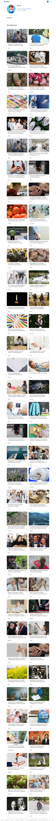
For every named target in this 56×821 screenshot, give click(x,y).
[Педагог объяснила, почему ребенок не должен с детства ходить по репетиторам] (17, 587)
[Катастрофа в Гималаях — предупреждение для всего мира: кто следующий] (17, 61)
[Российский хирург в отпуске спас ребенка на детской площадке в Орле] (39, 346)
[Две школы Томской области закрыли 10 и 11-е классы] (39, 697)
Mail (2, 820)
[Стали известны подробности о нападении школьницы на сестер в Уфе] (17, 434)
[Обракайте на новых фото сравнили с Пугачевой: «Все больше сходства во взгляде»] (17, 807)
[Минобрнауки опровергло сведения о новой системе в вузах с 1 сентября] (39, 675)
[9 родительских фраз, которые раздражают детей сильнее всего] (39, 193)
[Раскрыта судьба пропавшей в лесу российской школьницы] (17, 149)
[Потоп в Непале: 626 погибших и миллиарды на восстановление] (17, 522)
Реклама (11, 820)
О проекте (17, 820)
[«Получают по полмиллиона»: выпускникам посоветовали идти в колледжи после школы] (17, 697)
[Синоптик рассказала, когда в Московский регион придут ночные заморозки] (39, 390)
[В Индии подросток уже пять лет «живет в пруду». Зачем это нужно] (39, 280)
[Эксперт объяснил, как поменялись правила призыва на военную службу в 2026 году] (39, 609)
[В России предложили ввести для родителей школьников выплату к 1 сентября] (39, 719)
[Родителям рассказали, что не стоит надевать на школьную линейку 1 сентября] (17, 719)
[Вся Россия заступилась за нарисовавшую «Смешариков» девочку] (17, 324)
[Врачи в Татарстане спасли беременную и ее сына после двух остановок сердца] (17, 412)
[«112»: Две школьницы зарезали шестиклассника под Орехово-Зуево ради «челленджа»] (17, 302)
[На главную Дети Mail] (7, 1)
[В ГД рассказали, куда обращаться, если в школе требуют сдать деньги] (39, 653)
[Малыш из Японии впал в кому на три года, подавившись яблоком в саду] (39, 434)
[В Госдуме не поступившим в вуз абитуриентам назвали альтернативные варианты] (17, 456)
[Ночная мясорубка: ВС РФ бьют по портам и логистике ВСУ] (17, 566)
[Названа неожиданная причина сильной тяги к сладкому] (17, 105)
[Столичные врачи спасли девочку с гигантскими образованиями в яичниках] (39, 105)
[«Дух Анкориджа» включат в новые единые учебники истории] (17, 631)
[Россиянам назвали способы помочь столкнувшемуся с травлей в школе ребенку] (17, 346)
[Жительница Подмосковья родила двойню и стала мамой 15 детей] (39, 61)
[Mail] (4, 1)
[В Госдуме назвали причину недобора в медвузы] (17, 500)
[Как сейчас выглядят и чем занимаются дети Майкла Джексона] (39, 741)
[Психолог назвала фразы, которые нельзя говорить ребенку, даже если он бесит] (17, 390)
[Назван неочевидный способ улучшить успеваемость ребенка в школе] (17, 609)
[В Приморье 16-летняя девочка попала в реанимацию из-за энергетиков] (39, 127)
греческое (28, 8)
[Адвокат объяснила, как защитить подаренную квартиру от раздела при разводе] (17, 653)
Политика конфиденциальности (44, 820)
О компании (6, 820)
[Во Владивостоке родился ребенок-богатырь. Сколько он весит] (39, 258)
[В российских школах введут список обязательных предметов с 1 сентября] (39, 500)
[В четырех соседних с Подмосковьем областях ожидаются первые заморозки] (17, 258)
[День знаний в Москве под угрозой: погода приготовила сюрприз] (39, 324)
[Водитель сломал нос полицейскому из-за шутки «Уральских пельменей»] (17, 236)
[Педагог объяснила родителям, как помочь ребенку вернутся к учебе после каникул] (39, 631)
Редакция (22, 820)
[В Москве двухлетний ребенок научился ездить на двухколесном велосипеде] (39, 807)
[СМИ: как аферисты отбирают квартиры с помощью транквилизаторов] (17, 763)
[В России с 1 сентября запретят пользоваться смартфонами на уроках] (17, 171)
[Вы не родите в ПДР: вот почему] (39, 368)
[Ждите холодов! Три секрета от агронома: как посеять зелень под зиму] (17, 785)
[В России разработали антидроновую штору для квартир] (17, 368)
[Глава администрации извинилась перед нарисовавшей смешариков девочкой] (39, 566)
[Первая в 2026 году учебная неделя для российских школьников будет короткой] (39, 785)
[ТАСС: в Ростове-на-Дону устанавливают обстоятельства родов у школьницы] (39, 587)
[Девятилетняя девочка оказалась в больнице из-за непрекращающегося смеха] (39, 149)
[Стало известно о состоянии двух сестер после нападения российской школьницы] (39, 39)
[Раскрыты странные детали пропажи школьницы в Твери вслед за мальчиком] (17, 39)
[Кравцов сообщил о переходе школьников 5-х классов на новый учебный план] (39, 412)
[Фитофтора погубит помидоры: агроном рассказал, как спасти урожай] (17, 215)
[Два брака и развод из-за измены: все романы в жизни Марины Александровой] (17, 127)
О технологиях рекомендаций (31, 820)
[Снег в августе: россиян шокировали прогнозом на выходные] (17, 478)
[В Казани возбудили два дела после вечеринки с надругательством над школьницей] (39, 171)
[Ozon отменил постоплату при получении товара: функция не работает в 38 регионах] (17, 741)
